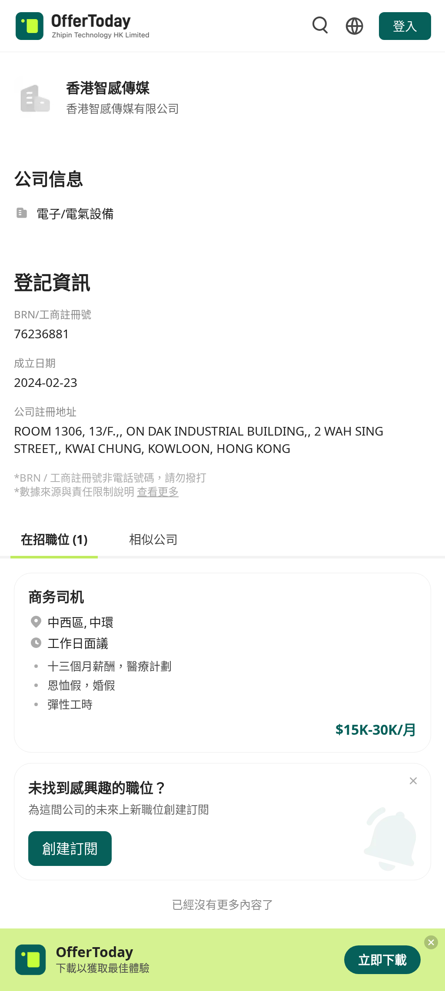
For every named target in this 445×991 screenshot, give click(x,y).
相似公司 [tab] (153, 538)
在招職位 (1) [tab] (54, 538)
